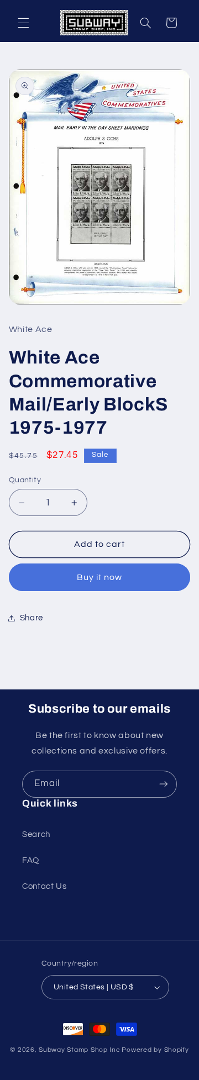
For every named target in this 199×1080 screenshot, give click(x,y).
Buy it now (100, 577)
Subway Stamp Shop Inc (79, 1050)
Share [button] (31, 618)
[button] (23, 22)
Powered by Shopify (155, 1050)
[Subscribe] (163, 784)
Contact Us (44, 886)
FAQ (30, 860)
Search (36, 834)
